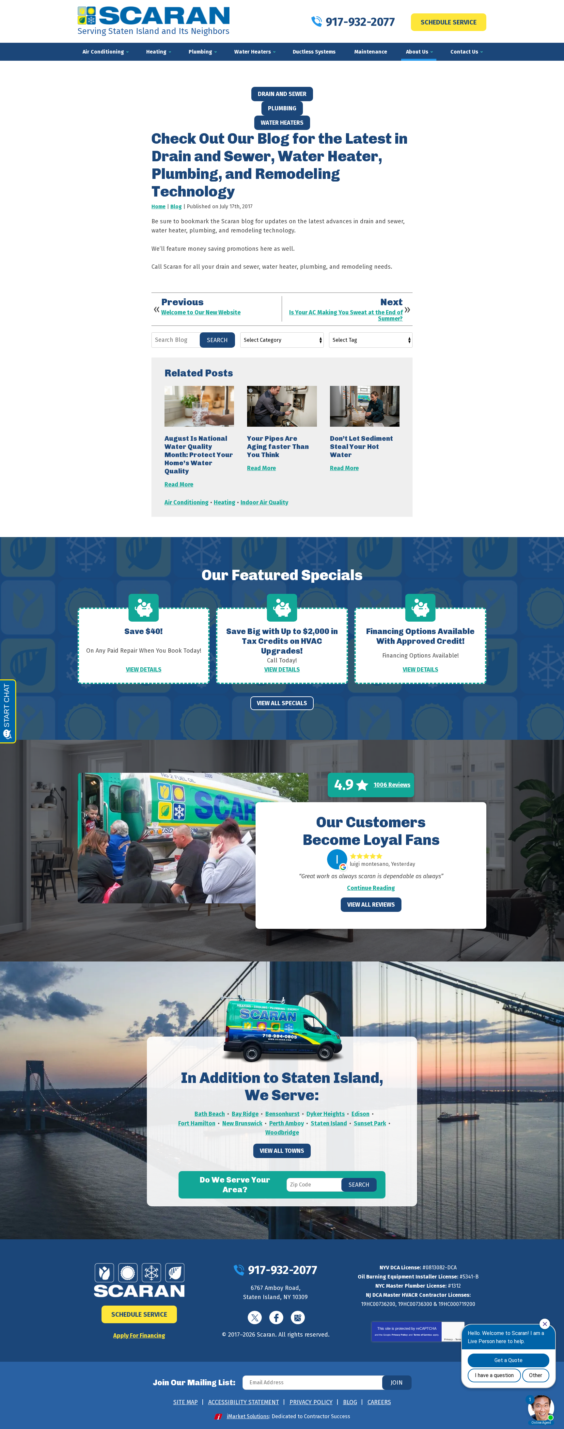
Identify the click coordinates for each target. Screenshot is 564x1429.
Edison (360, 1114)
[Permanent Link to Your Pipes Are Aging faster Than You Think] (282, 406)
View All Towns (282, 1150)
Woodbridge (282, 1132)
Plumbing (282, 108)
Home (158, 206)
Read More (178, 484)
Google (298, 1317)
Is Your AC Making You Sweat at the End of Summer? (346, 316)
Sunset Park (370, 1123)
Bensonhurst (282, 1114)
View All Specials (282, 703)
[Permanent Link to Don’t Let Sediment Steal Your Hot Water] (365, 406)
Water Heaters (282, 122)
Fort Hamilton (196, 1123)
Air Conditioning (186, 502)
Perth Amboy (286, 1123)
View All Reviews (371, 904)
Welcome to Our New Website (201, 313)
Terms (458, 1339)
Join (397, 1382)
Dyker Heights (325, 1114)
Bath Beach (210, 1114)
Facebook (276, 1317)
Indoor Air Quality (264, 502)
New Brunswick (242, 1123)
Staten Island (329, 1123)
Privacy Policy (400, 1335)
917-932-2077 (360, 22)
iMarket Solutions (248, 1416)
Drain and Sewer (282, 94)
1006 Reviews (392, 785)
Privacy (448, 1339)
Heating (224, 502)
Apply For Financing (139, 1335)
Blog (176, 206)
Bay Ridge (245, 1114)
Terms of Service (423, 1335)
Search (217, 340)
